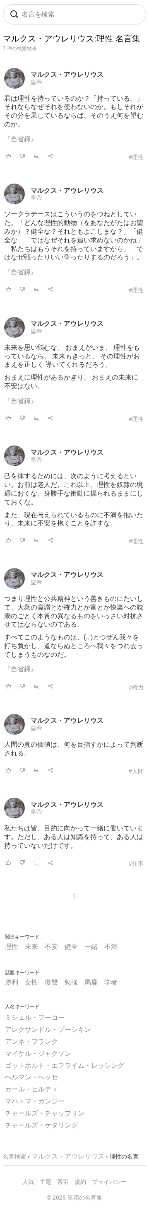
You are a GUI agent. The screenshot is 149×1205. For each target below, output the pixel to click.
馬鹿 (91, 982)
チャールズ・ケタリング (41, 1125)
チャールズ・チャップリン (44, 1113)
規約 (80, 1181)
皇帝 (36, 82)
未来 (31, 946)
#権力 (136, 687)
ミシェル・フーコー (35, 1017)
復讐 (51, 982)
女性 (31, 982)
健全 (71, 946)
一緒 (91, 946)
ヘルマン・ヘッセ (31, 1077)
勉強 (71, 982)
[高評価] (8, 156)
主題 (45, 1181)
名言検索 (14, 1156)
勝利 (11, 982)
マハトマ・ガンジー (35, 1101)
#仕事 (136, 863)
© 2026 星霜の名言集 (74, 1197)
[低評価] (22, 156)
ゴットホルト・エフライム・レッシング (64, 1065)
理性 (11, 946)
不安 (51, 946)
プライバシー (109, 1181)
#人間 (136, 771)
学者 (111, 982)
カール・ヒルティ (31, 1089)
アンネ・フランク (31, 1041)
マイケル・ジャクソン (38, 1053)
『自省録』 (20, 139)
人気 (28, 1181)
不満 (111, 946)
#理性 (136, 157)
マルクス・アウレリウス (67, 74)
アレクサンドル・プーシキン (48, 1029)
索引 (63, 1181)
